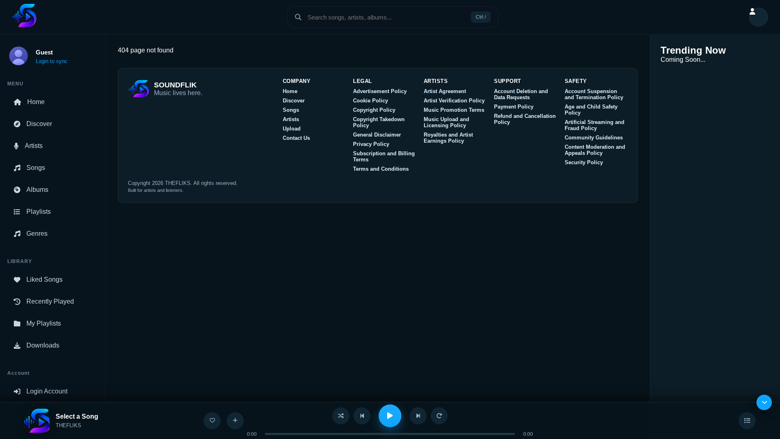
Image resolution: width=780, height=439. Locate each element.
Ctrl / (481, 17)
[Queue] (747, 420)
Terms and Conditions (381, 169)
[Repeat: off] (439, 415)
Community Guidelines (594, 138)
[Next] (418, 415)
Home (36, 101)
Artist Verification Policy (454, 101)
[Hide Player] (764, 402)
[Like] (212, 420)
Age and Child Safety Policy (591, 110)
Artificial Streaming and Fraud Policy (594, 125)
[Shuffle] (340, 415)
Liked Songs (44, 279)
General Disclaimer (377, 135)
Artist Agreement (445, 91)
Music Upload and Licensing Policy (446, 122)
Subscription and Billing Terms (384, 156)
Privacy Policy (371, 144)
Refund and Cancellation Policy (525, 119)
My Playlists (43, 323)
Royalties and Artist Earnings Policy (448, 138)
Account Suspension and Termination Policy (594, 94)
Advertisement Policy (380, 91)
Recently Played (50, 301)
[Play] (390, 415)
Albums (37, 189)
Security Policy (584, 162)
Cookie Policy (370, 101)
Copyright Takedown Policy (379, 122)
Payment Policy (513, 107)
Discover (39, 123)
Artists (34, 145)
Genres (37, 233)
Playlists (38, 211)
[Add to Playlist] (235, 420)
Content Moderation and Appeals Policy (595, 150)
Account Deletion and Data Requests (521, 94)
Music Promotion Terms (454, 110)
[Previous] (361, 415)
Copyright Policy (374, 110)
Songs (35, 167)
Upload (292, 129)
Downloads (42, 345)
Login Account (46, 391)
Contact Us (296, 138)
